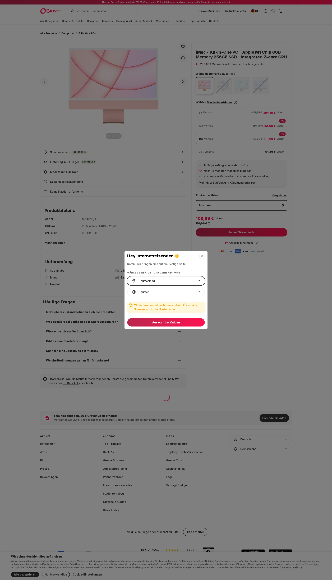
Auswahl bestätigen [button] (166, 322)
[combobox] (166, 281)
